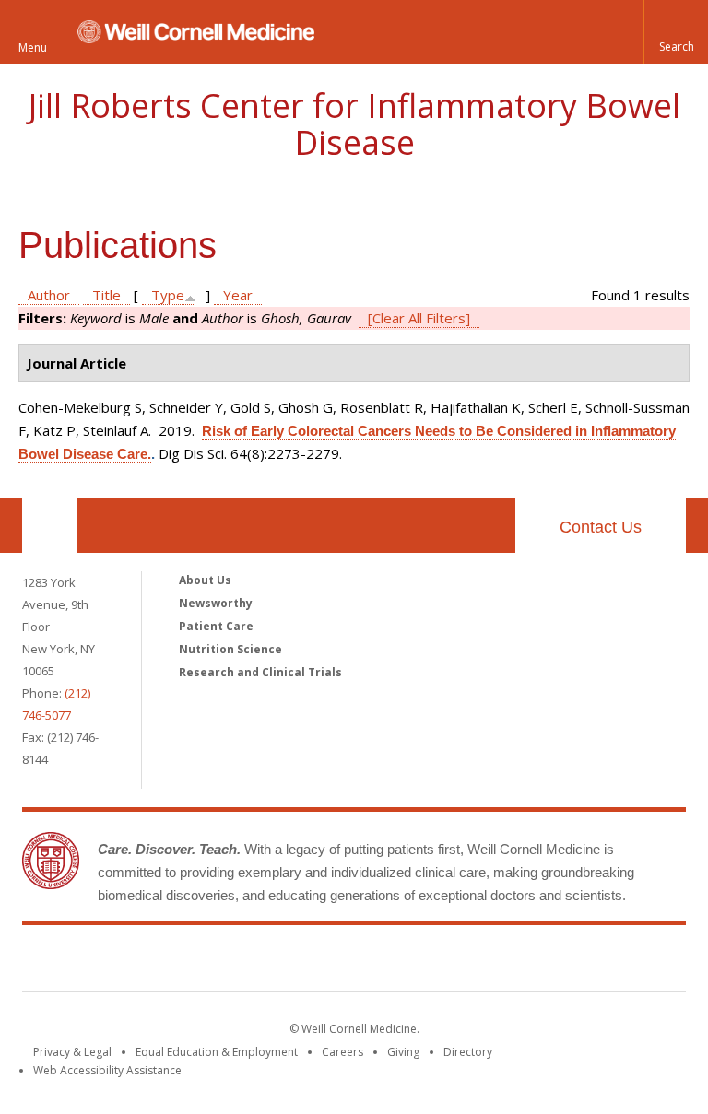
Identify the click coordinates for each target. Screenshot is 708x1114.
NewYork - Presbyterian (508, 962)
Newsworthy (216, 603)
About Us (205, 580)
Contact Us (601, 527)
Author (49, 295)
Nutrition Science (230, 649)
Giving (403, 1052)
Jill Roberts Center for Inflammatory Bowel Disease (354, 124)
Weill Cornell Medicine (219, 962)
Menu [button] (32, 47)
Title (106, 295)
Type (167, 295)
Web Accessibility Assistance (107, 1070)
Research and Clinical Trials (260, 672)
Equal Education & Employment (217, 1052)
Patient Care (216, 626)
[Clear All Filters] (419, 318)
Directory (467, 1052)
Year (238, 295)
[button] (675, 32)
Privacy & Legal (72, 1052)
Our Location (49, 525)
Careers (342, 1052)
